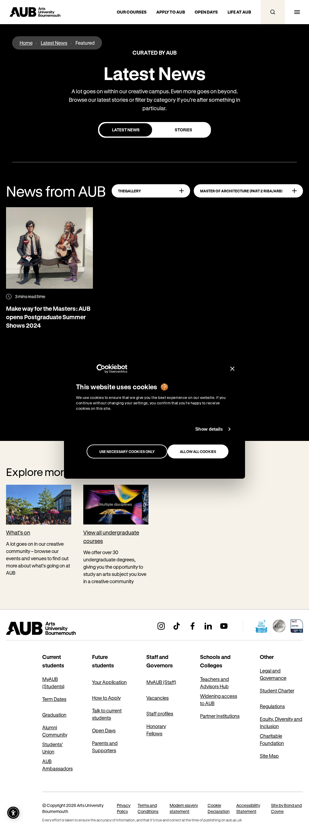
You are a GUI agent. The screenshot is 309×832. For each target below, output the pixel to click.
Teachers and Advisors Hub (214, 682)
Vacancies (157, 698)
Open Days (104, 730)
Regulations (272, 706)
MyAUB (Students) (53, 682)
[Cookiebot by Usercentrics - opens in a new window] (101, 368)
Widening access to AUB (218, 699)
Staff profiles (159, 713)
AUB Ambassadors (57, 764)
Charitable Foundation (272, 739)
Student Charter (277, 690)
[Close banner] (232, 368)
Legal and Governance (273, 674)
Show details (209, 429)
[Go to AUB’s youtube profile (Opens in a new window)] (224, 626)
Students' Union (52, 747)
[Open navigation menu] (297, 12)
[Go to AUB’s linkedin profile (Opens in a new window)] (208, 626)
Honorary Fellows (156, 729)
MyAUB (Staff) (161, 682)
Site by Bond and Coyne (286, 808)
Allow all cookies (198, 451)
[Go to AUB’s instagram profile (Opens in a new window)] (161, 626)
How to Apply (106, 698)
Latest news (126, 129)
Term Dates (54, 699)
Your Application (109, 682)
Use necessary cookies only (127, 451)
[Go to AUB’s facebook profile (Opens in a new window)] (192, 626)
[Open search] (273, 12)
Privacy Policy (123, 808)
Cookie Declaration (219, 808)
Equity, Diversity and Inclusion (281, 722)
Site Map (269, 756)
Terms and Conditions (148, 808)
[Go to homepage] (54, 628)
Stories (183, 129)
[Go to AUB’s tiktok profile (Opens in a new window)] (176, 626)
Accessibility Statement (248, 808)
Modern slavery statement (184, 808)
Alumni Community (54, 730)
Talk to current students (107, 714)
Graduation (54, 715)
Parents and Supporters (105, 746)
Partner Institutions (220, 716)
